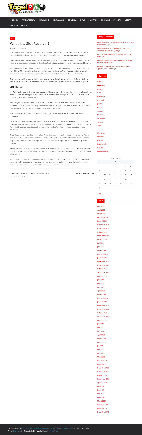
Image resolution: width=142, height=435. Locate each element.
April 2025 (101, 210)
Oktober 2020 (102, 375)
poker (99, 104)
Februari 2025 (102, 217)
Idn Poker (100, 137)
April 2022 (101, 335)
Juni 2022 (100, 327)
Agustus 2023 (102, 276)
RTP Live (100, 148)
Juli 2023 (100, 280)
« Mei (99, 194)
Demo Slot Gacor (103, 151)
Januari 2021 (102, 364)
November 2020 (103, 371)
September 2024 (103, 236)
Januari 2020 (102, 408)
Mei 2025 (100, 206)
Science (100, 111)
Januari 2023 (102, 302)
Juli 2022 (100, 324)
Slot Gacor (101, 133)
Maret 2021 (101, 357)
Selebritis (14, 25)
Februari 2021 (102, 360)
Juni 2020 (100, 390)
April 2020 (101, 397)
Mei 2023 (100, 287)
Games (99, 82)
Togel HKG (14, 20)
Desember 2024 (103, 225)
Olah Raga (92, 20)
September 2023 (103, 272)
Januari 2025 (102, 221)
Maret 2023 (101, 294)
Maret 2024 (101, 250)
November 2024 (103, 228)
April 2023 (101, 291)
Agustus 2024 (102, 239)
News (82, 20)
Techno (100, 122)
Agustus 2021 (102, 342)
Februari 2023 (102, 298)
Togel (99, 126)
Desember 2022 (103, 305)
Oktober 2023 (102, 269)
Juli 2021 (100, 346)
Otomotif (117, 20)
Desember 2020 (103, 368)
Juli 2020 (100, 386)
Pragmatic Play (28, 20)
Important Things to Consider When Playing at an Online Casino (29, 175)
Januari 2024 (102, 258)
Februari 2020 (102, 405)
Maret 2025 (101, 214)
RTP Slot (100, 140)
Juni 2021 (100, 349)
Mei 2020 (100, 394)
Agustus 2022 (102, 320)
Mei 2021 (100, 353)
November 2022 (103, 309)
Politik (24, 25)
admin (24, 48)
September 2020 (103, 379)
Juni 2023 (100, 283)
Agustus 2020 (102, 382)
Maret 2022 (101, 338)
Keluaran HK (43, 20)
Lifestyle (128, 20)
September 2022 (103, 316)
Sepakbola (72, 20)
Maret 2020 (101, 401)
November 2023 (103, 265)
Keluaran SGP (58, 20)
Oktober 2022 (102, 313)
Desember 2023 (103, 261)
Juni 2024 (100, 247)
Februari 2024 (102, 254)
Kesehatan (105, 20)
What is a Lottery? (83, 173)
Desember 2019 (103, 412)
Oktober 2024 (102, 232)
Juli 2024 (100, 243)
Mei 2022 (100, 331)
